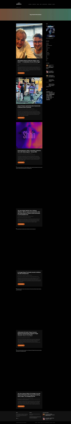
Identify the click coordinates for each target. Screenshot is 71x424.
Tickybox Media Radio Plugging (33, 276)
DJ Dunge (19, 276)
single (50, 98)
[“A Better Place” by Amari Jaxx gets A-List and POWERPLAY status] (47, 76)
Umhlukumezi (37, 276)
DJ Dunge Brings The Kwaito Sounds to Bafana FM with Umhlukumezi (29, 273)
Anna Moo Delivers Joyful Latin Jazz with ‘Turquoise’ (51, 80)
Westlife (23, 399)
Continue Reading (21, 117)
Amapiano (47, 44)
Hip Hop (47, 50)
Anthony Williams (21, 217)
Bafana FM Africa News (20, 63)
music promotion (49, 95)
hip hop (47, 94)
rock (46, 59)
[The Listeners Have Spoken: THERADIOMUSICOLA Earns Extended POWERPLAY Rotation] (47, 66)
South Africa (48, 99)
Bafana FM (24, 217)
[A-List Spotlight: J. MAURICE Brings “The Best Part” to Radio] (47, 72)
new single (48, 97)
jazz (46, 51)
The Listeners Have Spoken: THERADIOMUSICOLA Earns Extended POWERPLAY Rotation (50, 67)
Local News (24, 63)
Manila (26, 217)
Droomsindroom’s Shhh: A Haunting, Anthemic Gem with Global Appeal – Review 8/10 (29, 151)
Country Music (48, 47)
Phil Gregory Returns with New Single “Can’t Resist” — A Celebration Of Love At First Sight (29, 61)
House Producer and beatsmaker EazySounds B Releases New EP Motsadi (29, 106)
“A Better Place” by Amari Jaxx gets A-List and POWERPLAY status (52, 76)
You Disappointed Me (26, 399)
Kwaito (21, 276)
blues (46, 46)
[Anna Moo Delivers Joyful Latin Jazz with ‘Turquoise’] (47, 80)
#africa (19, 217)
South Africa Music (29, 217)
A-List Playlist (48, 91)
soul (46, 60)
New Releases (26, 63)
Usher (22, 399)
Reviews (21, 153)
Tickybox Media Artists (28, 276)
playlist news (47, 54)
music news (51, 94)
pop (51, 97)
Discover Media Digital (24, 422)
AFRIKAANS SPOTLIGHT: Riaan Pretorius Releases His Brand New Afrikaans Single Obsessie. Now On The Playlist (28, 334)
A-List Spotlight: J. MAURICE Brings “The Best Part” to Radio (51, 72)
